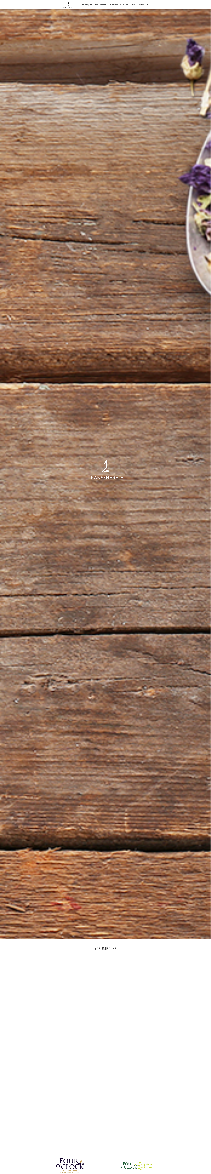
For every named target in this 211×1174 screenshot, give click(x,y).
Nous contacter (137, 5)
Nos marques (86, 5)
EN (147, 5)
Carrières (124, 5)
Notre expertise (101, 5)
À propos (114, 5)
